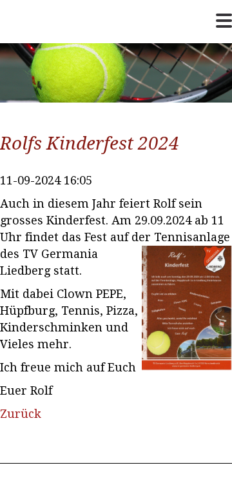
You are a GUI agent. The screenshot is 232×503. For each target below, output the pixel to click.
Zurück (20, 413)
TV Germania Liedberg (46, 42)
